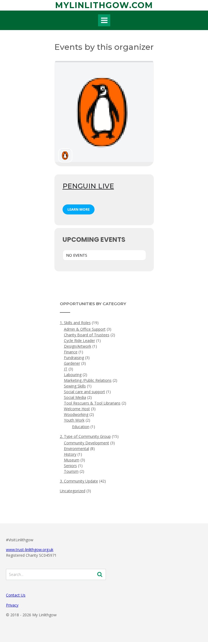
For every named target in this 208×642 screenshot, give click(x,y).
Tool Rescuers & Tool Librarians (92, 403)
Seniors (70, 465)
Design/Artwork (77, 346)
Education (80, 426)
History (70, 454)
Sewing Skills (75, 386)
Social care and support (84, 391)
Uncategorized (72, 490)
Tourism (71, 471)
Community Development (86, 442)
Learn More (78, 209)
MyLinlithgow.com (104, 5)
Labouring (73, 374)
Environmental (76, 448)
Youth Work (74, 420)
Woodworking (76, 414)
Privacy (12, 605)
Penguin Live (88, 186)
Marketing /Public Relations (88, 380)
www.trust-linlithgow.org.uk (29, 549)
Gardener (72, 363)
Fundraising (74, 357)
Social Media (75, 397)
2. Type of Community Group (85, 436)
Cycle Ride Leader (79, 340)
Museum (71, 459)
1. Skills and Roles (75, 322)
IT (65, 368)
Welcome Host (77, 408)
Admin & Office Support (85, 329)
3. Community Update (79, 481)
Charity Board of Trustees (86, 334)
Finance (70, 351)
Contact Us (15, 595)
